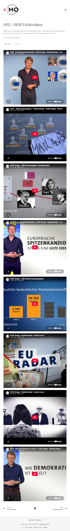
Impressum (38, 520)
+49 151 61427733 (34, 524)
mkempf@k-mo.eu (45, 524)
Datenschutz (32, 520)
